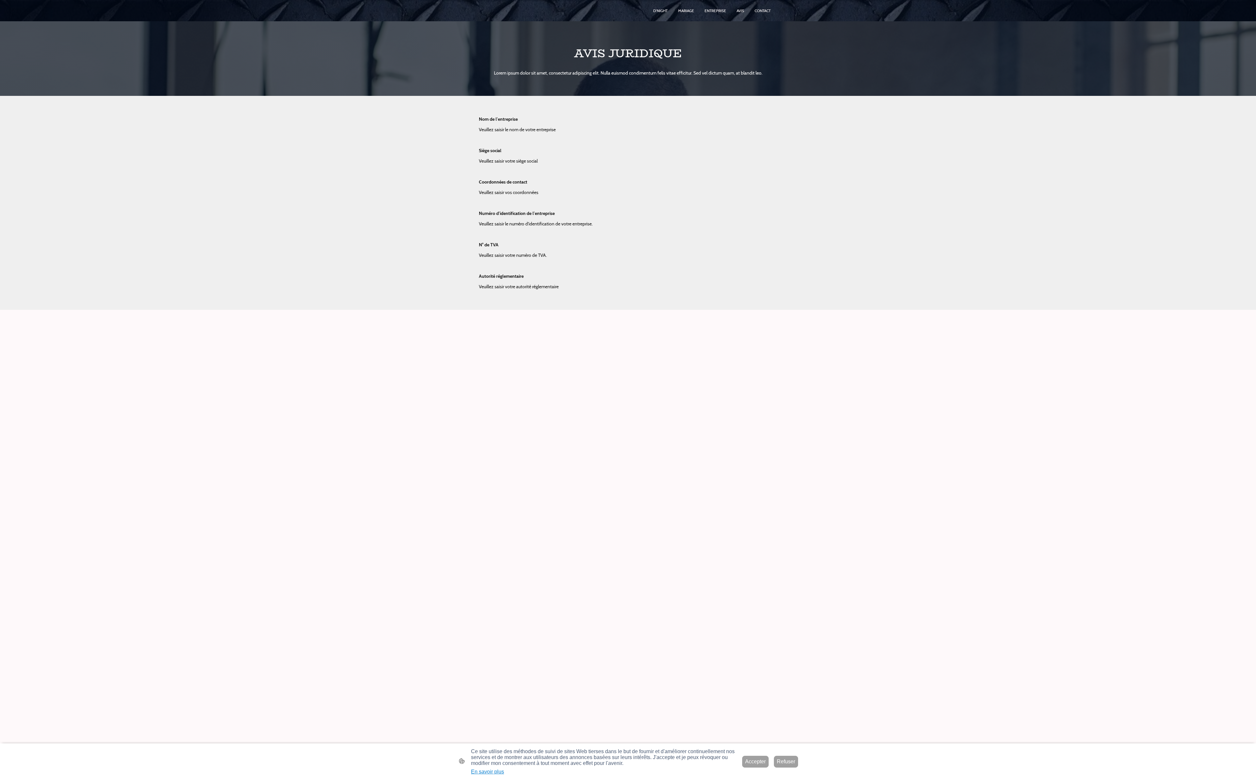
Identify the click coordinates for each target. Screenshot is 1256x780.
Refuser (786, 761)
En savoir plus (487, 771)
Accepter (755, 761)
